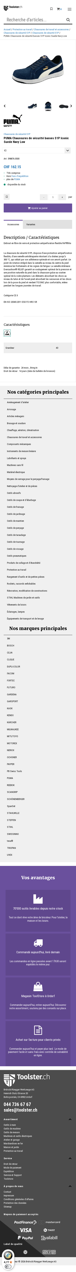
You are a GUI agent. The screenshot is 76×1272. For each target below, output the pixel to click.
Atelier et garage (12, 1139)
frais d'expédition (20, 176)
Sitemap (8, 1206)
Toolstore (8, 1178)
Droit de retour (11, 1164)
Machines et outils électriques (18, 1136)
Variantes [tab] (30, 224)
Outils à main (10, 1125)
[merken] (7, 197)
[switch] (8, 1267)
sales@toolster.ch (20, 1110)
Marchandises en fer (13, 1143)
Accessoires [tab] (13, 224)
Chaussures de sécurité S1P (17, 32)
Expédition (9, 1171)
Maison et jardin (11, 1147)
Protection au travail (22, 29)
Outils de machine (12, 1128)
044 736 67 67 (17, 1104)
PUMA (17, 179)
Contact (7, 1191)
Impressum (9, 1195)
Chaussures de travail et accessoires (51, 29)
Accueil (7, 29)
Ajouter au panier (39, 208)
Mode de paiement (12, 1167)
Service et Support (13, 1175)
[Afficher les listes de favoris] (51, 9)
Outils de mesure (12, 1132)
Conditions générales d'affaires (19, 1199)
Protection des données (15, 1203)
